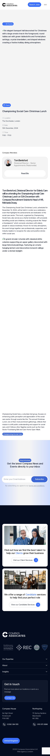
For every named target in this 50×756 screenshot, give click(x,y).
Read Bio (25, 173)
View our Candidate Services (23, 604)
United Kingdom (11, 741)
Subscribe (39, 479)
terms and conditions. (37, 486)
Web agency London (25, 752)
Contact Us (10, 698)
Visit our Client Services (23, 560)
